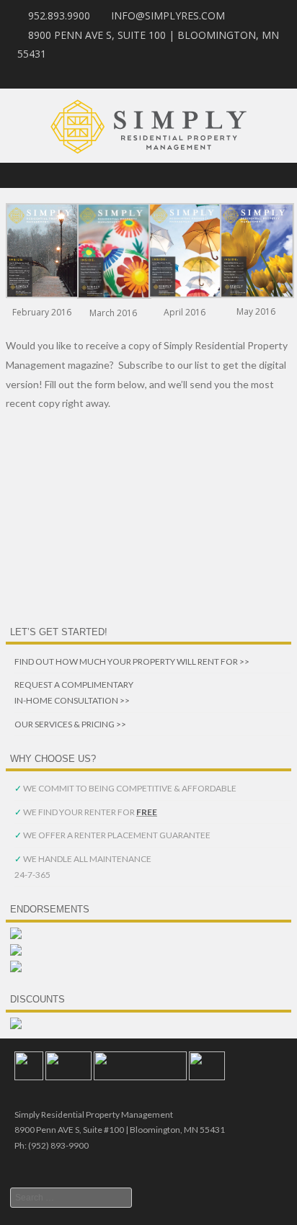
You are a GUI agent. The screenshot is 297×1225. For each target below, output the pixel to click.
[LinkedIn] (243, 74)
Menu (148, 175)
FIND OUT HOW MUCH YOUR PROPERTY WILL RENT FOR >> (131, 661)
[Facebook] (261, 74)
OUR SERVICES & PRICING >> (70, 724)
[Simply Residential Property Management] (149, 153)
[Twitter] (278, 74)
